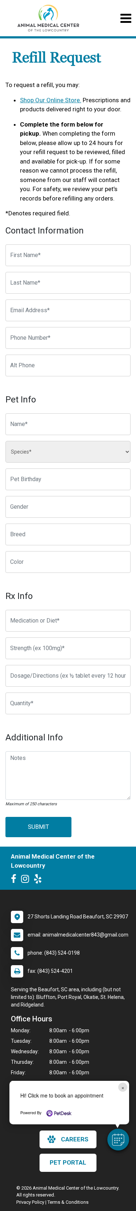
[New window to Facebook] (15, 880)
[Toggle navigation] (125, 18)
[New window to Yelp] (39, 880)
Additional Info (34, 737)
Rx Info (19, 596)
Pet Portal (68, 1162)
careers (74, 1139)
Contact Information (44, 231)
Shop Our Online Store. (50, 100)
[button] (118, 1139)
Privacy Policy (30, 1202)
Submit (38, 826)
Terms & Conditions (68, 1202)
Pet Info (20, 399)
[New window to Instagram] (27, 880)
